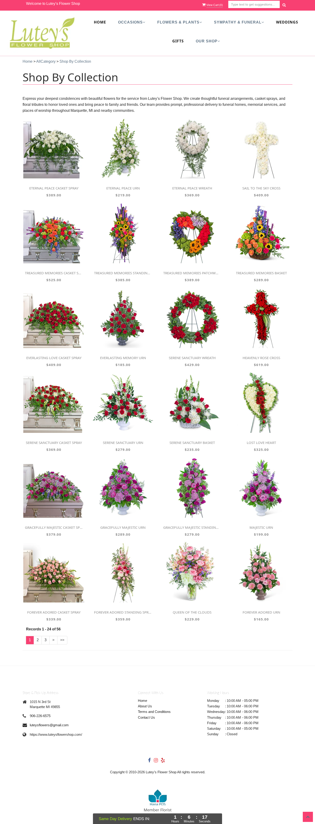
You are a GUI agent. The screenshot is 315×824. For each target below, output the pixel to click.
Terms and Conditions (154, 712)
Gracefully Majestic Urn (123, 527)
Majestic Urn (261, 527)
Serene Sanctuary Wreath (192, 357)
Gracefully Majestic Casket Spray (54, 527)
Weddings (287, 22)
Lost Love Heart (261, 442)
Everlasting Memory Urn (123, 357)
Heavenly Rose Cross (261, 357)
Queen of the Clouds (192, 612)
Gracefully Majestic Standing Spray (192, 527)
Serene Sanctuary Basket (192, 442)
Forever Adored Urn (261, 612)
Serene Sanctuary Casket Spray (54, 442)
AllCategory (46, 61)
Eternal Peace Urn (123, 188)
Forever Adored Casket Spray (53, 612)
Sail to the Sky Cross (261, 188)
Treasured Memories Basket (261, 273)
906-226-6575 (40, 716)
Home (100, 22)
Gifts (178, 41)
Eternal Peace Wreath (192, 188)
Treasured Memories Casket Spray (54, 273)
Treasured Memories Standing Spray (123, 273)
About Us (145, 706)
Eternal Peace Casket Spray (53, 188)
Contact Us (146, 717)
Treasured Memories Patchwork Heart (192, 273)
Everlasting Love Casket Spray (53, 357)
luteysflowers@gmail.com (49, 725)
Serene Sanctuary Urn (123, 442)
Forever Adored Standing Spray (123, 612)
